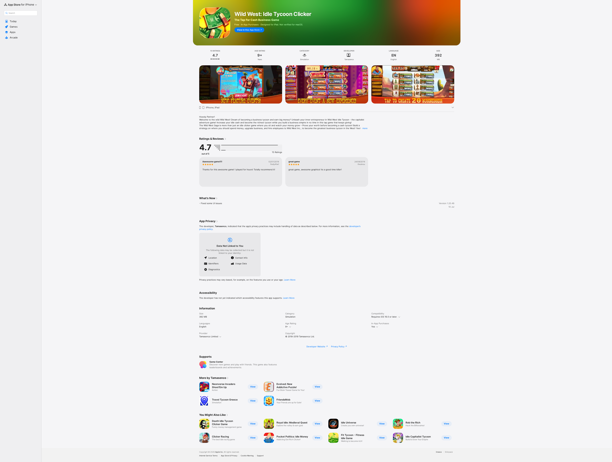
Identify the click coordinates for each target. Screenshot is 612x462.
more (365, 128)
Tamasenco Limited (208, 336)
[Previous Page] (196, 84)
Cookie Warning (247, 456)
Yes (373, 326)
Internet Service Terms (208, 456)
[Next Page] (457, 84)
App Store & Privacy (229, 456)
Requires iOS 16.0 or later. (384, 316)
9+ (286, 326)
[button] (20, 21)
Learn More (289, 279)
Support (260, 456)
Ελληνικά (449, 452)
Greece (439, 452)
